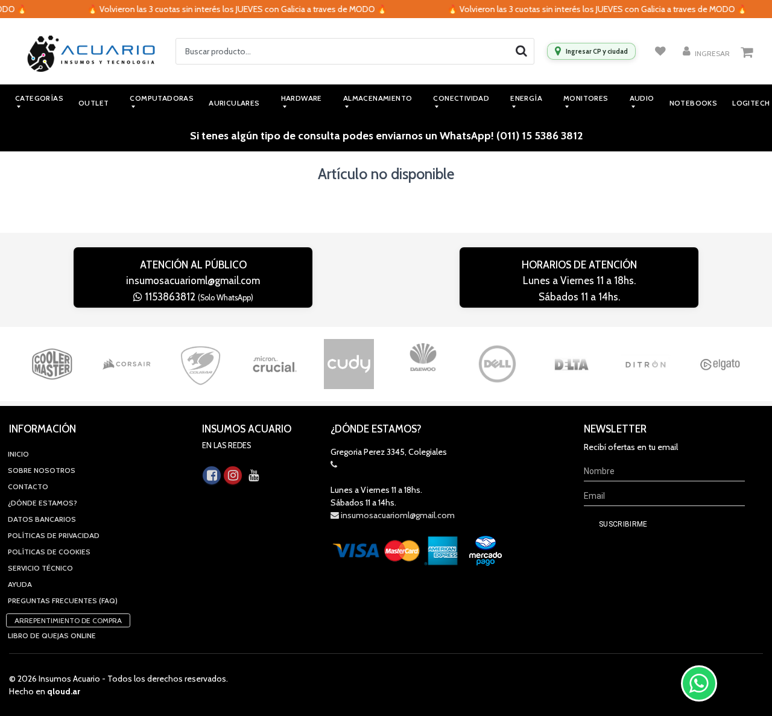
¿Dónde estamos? (42, 502)
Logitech (751, 102)
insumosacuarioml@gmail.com (193, 280)
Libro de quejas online (52, 635)
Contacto (28, 486)
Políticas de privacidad (54, 535)
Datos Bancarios (42, 519)
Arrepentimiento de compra (68, 620)
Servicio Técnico (40, 567)
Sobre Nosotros (41, 470)
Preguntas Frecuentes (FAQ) (63, 600)
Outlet (93, 102)
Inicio (18, 453)
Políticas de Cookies (49, 551)
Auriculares (234, 102)
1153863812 (197, 297)
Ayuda (20, 584)
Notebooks (693, 102)
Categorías (39, 98)
